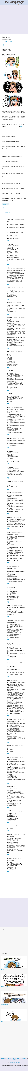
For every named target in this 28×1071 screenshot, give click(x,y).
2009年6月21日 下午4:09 (14, 825)
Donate (14, 1059)
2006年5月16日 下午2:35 (13, 452)
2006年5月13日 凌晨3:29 (19, 317)
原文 (21, 127)
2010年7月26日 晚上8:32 (16, 858)
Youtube (9, 1058)
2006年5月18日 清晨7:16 (15, 517)
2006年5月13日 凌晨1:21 (15, 302)
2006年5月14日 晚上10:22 (18, 393)
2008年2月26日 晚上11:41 (18, 719)
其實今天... (3, 1021)
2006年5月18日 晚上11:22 (16, 532)
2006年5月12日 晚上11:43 (17, 287)
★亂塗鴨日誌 (5, 204)
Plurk (18, 1058)
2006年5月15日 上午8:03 (16, 407)
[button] (3, 45)
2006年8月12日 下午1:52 (17, 605)
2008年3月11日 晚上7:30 (17, 745)
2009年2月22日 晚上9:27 (19, 811)
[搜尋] (26, 3)
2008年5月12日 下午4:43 (13, 788)
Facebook (3, 1058)
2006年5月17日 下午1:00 (17, 481)
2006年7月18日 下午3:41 (14, 566)
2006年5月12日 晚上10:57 (13, 245)
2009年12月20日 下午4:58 (19, 834)
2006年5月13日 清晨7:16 (16, 351)
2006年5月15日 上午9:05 (18, 438)
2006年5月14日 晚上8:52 (18, 370)
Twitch (14, 1058)
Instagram (24, 1058)
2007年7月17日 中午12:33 (16, 680)
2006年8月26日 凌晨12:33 (20, 620)
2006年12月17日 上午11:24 (14, 644)
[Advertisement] (14, 19)
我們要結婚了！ (5, 986)
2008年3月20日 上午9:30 (17, 757)
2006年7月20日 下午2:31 (13, 589)
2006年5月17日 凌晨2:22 (13, 468)
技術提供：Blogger (14, 1062)
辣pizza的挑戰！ (5, 1004)
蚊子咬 (2, 969)
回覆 (8, 240)
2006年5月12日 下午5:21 (19, 219)
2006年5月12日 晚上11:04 (19, 268)
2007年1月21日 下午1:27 (19, 662)
